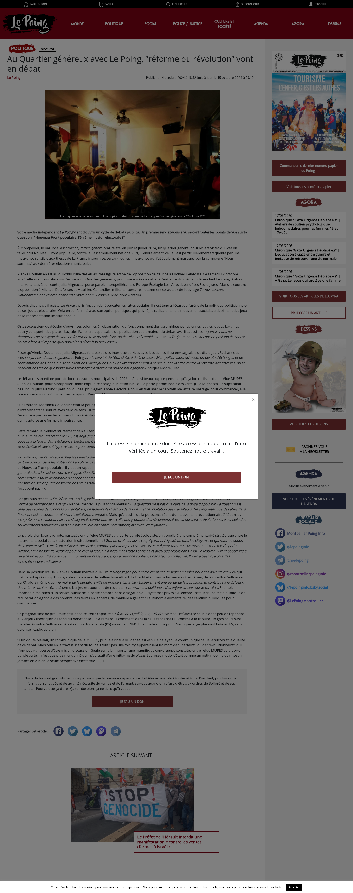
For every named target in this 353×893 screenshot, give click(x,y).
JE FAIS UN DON (176, 477)
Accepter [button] (294, 887)
